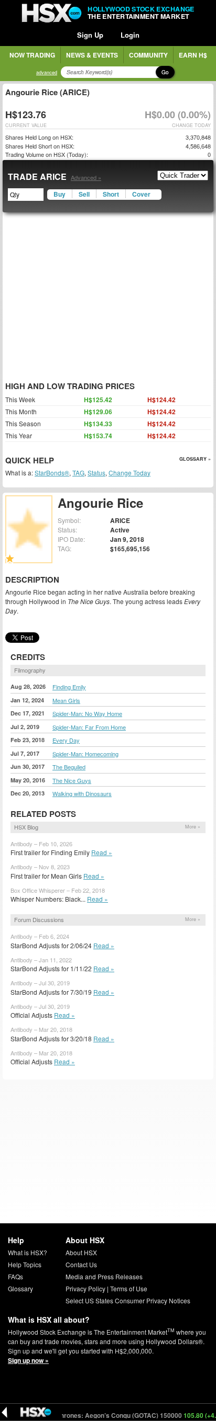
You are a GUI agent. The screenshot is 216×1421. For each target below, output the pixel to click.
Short (111, 194)
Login (130, 35)
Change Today (129, 472)
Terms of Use (128, 1288)
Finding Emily (69, 687)
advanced (46, 72)
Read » (101, 852)
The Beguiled (68, 767)
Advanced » (86, 177)
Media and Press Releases (104, 1276)
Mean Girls (66, 700)
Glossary (20, 1288)
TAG (78, 472)
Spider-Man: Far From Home (89, 727)
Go (165, 72)
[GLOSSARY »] (55, 461)
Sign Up (90, 35)
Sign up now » (28, 1360)
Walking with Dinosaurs (82, 793)
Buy (59, 194)
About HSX (81, 1252)
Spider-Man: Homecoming (85, 753)
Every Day (66, 740)
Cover (141, 194)
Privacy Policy (85, 1288)
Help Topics (24, 1264)
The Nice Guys (71, 780)
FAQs (15, 1276)
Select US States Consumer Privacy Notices (128, 1300)
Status (96, 472)
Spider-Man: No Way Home (87, 713)
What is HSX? (27, 1252)
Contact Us (81, 1264)
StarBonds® (52, 472)
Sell (84, 194)
